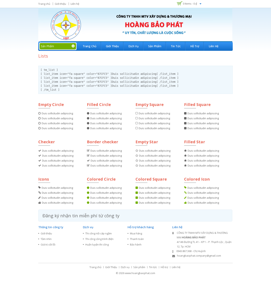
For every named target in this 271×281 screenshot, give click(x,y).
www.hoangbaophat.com (140, 273)
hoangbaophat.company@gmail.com (199, 255)
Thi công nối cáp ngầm (98, 233)
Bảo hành (135, 244)
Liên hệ (75, 4)
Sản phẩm (154, 46)
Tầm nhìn (46, 239)
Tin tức (176, 46)
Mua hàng (136, 233)
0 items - (190, 3)
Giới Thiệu (112, 46)
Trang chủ (44, 4)
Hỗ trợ (194, 46)
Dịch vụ (133, 46)
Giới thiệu (60, 4)
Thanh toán (137, 239)
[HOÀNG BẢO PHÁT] (135, 24)
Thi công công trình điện (99, 239)
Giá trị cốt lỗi (48, 244)
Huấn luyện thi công (97, 244)
